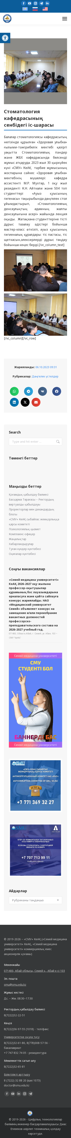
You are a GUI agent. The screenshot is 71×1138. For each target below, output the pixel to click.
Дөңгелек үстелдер (45, 376)
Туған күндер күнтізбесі (25, 549)
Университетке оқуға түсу (21, 1037)
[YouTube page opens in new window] (29, 3)
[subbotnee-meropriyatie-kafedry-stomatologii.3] (35, 314)
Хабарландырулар (21, 544)
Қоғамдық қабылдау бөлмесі (28, 494)
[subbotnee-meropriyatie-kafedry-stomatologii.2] (35, 270)
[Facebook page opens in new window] (23, 3)
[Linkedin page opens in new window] (47, 3)
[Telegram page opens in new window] (41, 3)
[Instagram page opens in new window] (35, 3)
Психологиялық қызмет (25, 529)
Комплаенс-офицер (22, 534)
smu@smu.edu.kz (15, 984)
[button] (5, 38)
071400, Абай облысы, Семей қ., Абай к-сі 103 (34, 971)
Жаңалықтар (17, 539)
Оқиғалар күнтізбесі (22, 554)
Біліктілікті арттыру (17, 1074)
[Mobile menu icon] (64, 18)
